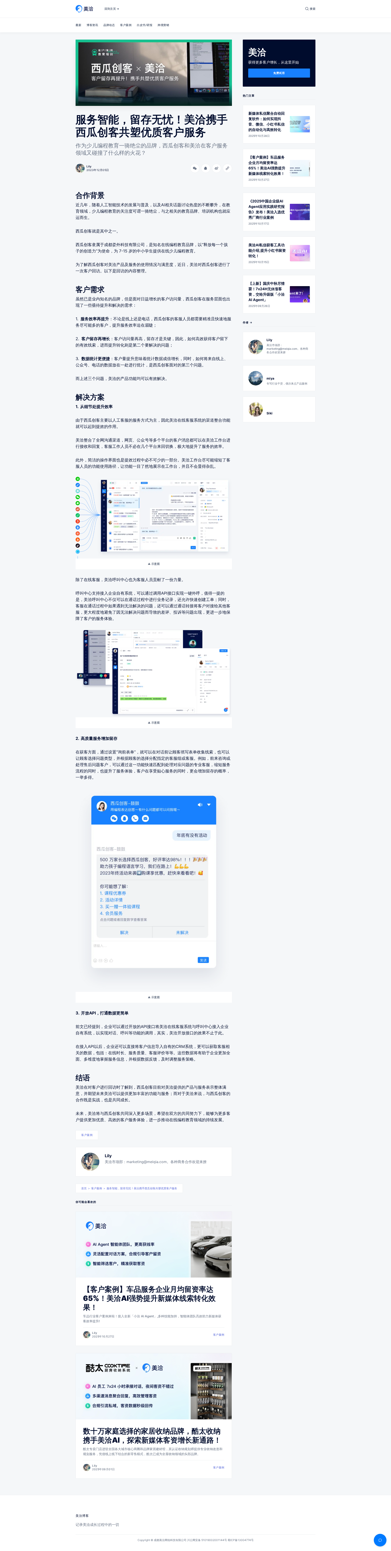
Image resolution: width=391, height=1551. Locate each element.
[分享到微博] (216, 168)
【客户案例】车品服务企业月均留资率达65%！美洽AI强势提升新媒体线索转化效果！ (149, 1298)
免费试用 (279, 73)
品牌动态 (109, 25)
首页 (84, 1188)
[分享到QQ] (205, 168)
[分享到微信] (194, 168)
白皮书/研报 (144, 25)
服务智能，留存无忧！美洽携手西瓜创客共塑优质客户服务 (142, 1188)
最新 (78, 25)
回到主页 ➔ (112, 8)
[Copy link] (227, 168)
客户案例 (125, 25)
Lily (108, 1155)
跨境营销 (163, 25)
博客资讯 (92, 25)
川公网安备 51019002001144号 (207, 1540)
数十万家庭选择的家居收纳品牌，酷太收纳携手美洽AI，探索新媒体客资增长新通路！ (152, 1435)
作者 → (247, 322)
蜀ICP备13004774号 (241, 1540)
